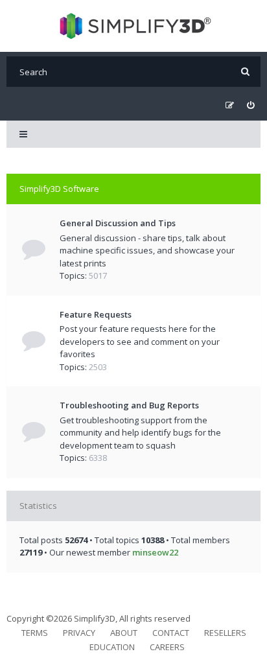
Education (112, 647)
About (123, 632)
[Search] (245, 71)
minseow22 (155, 552)
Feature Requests (96, 314)
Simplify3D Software (59, 188)
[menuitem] (250, 105)
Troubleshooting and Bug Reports (129, 405)
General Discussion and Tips (118, 223)
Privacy (79, 632)
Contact (170, 632)
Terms (34, 632)
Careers (167, 647)
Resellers (225, 632)
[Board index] (133, 26)
